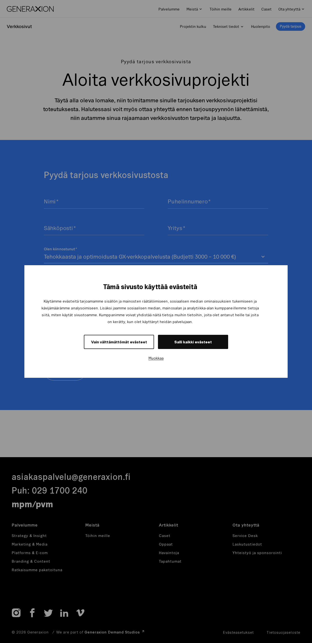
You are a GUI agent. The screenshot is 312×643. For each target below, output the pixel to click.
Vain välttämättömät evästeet (119, 342)
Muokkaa (156, 358)
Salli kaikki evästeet (193, 342)
